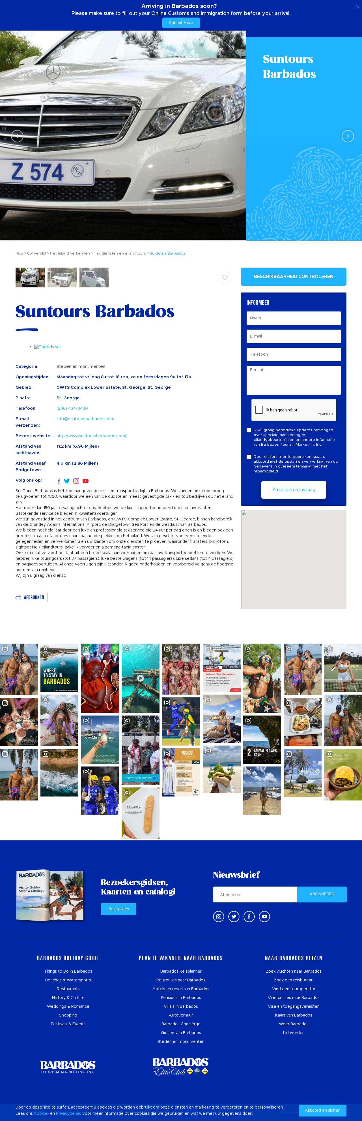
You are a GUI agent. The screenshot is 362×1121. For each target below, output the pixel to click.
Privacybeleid (68, 1114)
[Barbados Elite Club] (181, 1067)
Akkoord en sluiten (323, 1111)
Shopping (68, 1015)
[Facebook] (59, 480)
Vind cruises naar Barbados (294, 998)
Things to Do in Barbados (68, 971)
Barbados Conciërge (181, 1024)
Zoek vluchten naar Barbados (294, 971)
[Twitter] (67, 480)
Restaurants (68, 989)
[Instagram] (76, 480)
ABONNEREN (322, 894)
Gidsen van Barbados (181, 1033)
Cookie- (41, 1114)
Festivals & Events (68, 1024)
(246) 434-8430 (72, 408)
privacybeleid (266, 471)
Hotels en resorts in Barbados (181, 989)
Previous (15, 135)
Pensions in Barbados (181, 998)
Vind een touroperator (293, 989)
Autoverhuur (181, 1015)
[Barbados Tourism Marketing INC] (68, 1066)
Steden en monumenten (181, 1042)
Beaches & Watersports (68, 980)
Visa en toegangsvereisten (294, 1007)
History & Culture (68, 998)
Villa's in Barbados (181, 1007)
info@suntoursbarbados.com (85, 419)
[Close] (357, 5)
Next (346, 135)
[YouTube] (86, 480)
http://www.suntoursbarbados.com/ (92, 436)
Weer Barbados (294, 1024)
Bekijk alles (119, 909)
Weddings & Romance (68, 1007)
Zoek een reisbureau (293, 980)
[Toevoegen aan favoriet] (225, 278)
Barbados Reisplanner (181, 971)
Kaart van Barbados (293, 1015)
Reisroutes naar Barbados (180, 980)
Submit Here (181, 23)
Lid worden (294, 1033)
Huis (19, 253)
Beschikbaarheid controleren (293, 276)
